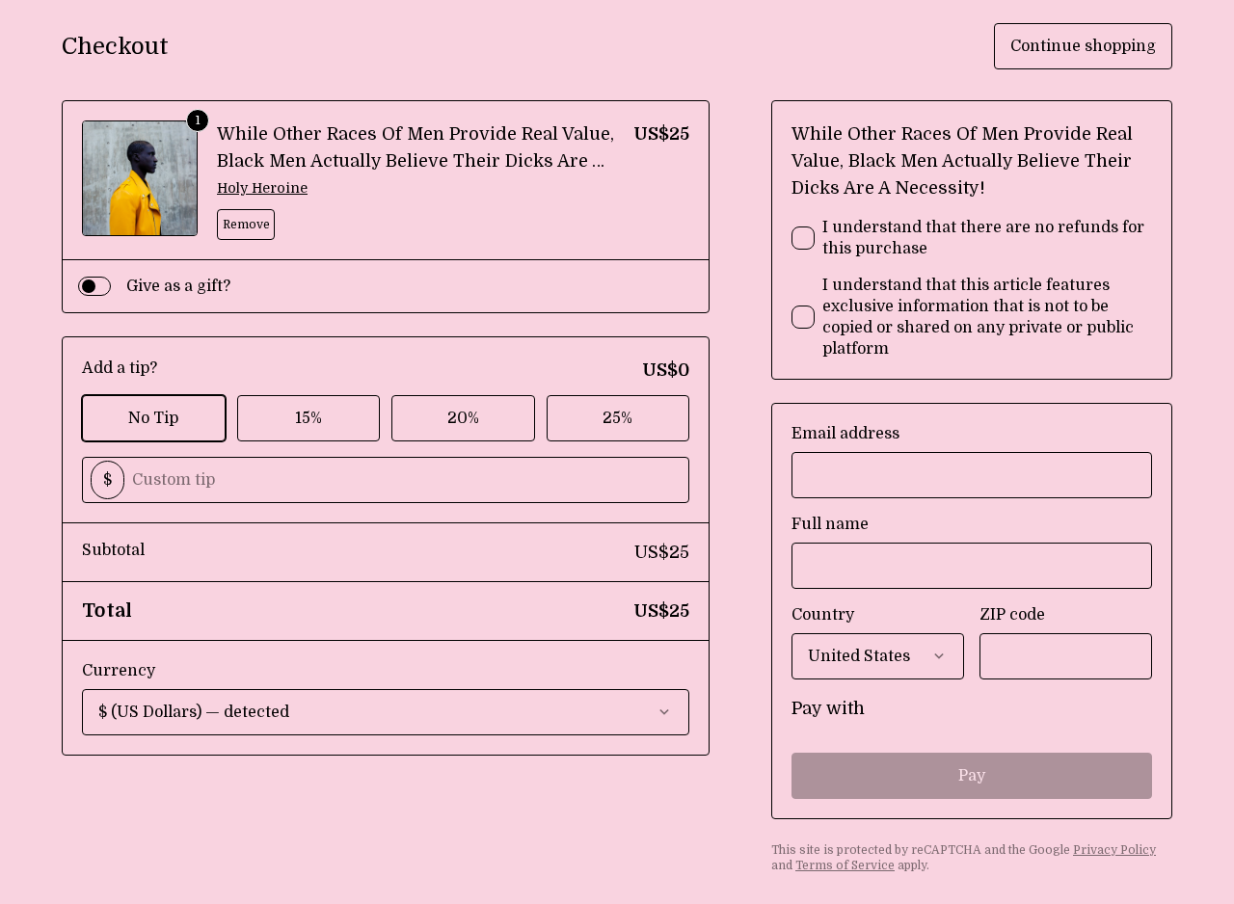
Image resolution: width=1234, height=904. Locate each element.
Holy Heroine (262, 188)
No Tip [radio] (153, 418)
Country (822, 615)
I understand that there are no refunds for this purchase (983, 238)
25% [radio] (617, 418)
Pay (971, 775)
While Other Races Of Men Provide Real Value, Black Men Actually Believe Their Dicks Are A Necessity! (415, 161)
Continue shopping (1083, 46)
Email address (845, 433)
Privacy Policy (1114, 850)
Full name (830, 524)
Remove (246, 224)
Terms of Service (845, 865)
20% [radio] (463, 418)
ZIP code (1012, 615)
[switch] (94, 286)
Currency (118, 670)
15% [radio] (308, 418)
